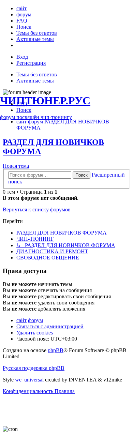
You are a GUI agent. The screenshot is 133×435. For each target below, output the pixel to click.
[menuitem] (21, 8)
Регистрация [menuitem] (31, 63)
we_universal (29, 379)
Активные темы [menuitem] (35, 81)
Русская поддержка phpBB (33, 368)
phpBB (55, 350)
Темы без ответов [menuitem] (36, 74)
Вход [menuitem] (22, 57)
